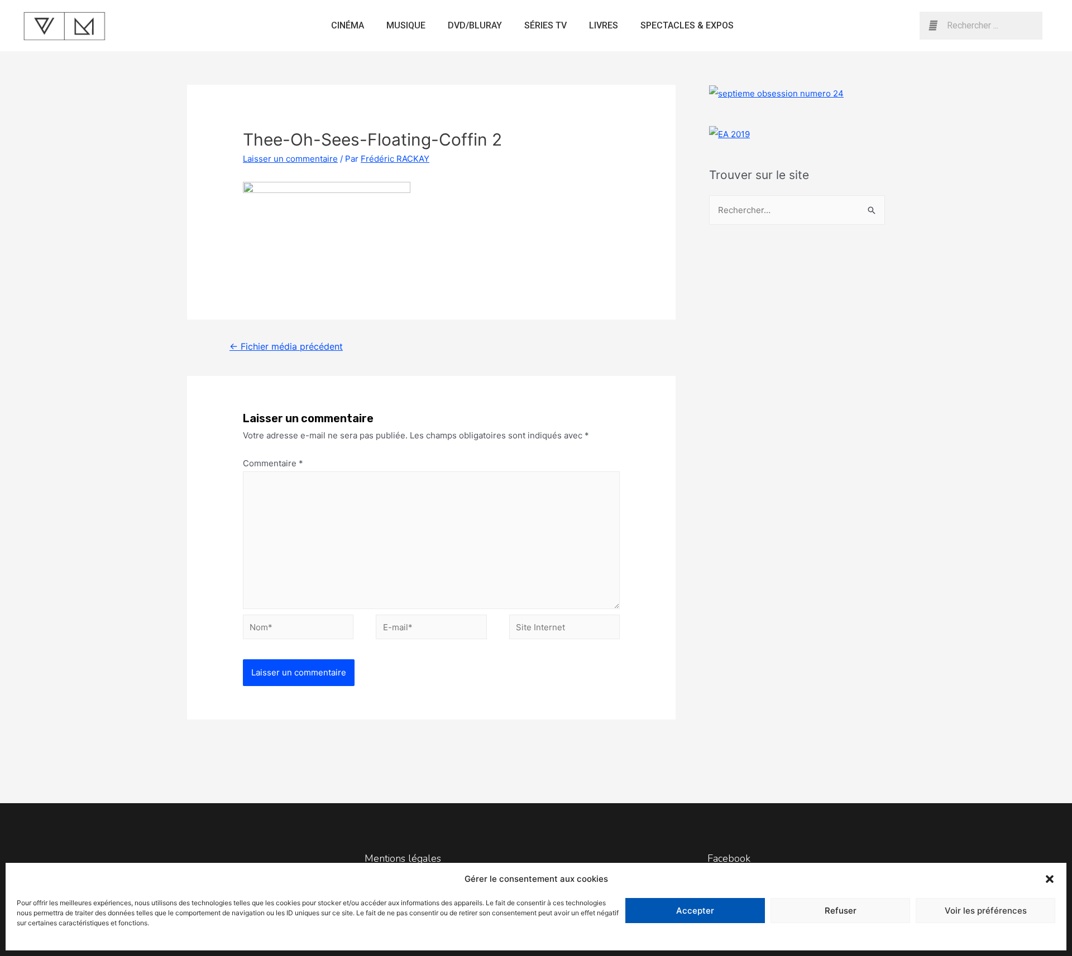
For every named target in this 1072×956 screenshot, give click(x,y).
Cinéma (347, 25)
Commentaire (273, 463)
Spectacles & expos (687, 25)
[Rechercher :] (797, 210)
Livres (603, 25)
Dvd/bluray (475, 25)
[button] (1049, 879)
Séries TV (545, 25)
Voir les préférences (986, 910)
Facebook (728, 858)
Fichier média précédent (286, 346)
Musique (405, 25)
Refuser (840, 910)
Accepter (695, 910)
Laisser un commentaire (290, 158)
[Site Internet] (564, 629)
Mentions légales (403, 858)
